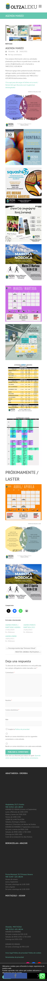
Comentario (9, 673)
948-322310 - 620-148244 (14, 807)
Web (6, 720)
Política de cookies (34, 953)
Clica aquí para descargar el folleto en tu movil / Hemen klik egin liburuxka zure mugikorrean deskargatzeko (21, 85)
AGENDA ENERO (11, 636)
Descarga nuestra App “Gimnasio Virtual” (21, 648)
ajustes (19, 973)
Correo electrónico (12, 710)
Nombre (8, 700)
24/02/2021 (23, 51)
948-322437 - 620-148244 (14, 877)
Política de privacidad (22, 729)
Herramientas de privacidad (14, 957)
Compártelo (15, 976)
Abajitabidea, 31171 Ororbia (14, 804)
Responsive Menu (40, 6)
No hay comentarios (15, 55)
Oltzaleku (11, 51)
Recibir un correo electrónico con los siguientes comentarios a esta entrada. (21, 737)
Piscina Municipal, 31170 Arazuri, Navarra (19, 874)
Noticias (8, 44)
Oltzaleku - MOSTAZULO (13, 927)
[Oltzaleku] (21, 6)
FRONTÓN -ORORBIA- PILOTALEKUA (28, 652)
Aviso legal (9, 953)
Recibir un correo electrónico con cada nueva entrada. (23, 746)
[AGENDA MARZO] (23, 33)
